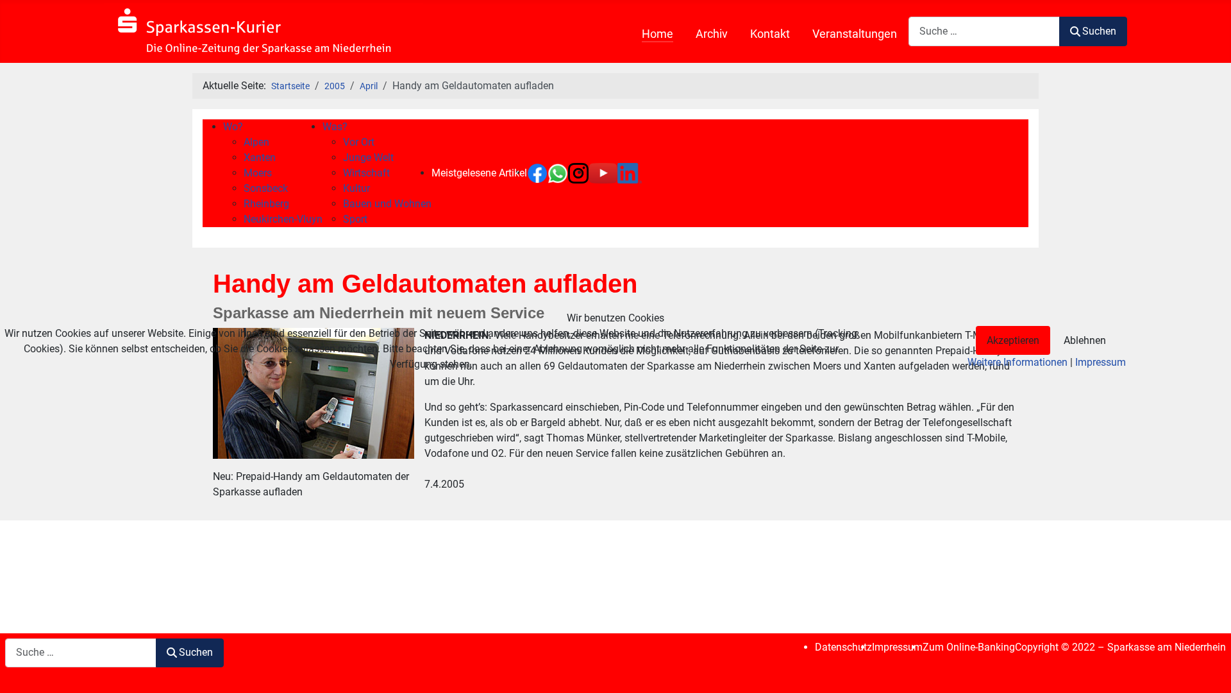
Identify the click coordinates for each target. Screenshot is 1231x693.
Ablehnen (1085, 340)
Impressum (1100, 362)
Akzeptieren (1013, 340)
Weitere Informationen (1017, 362)
